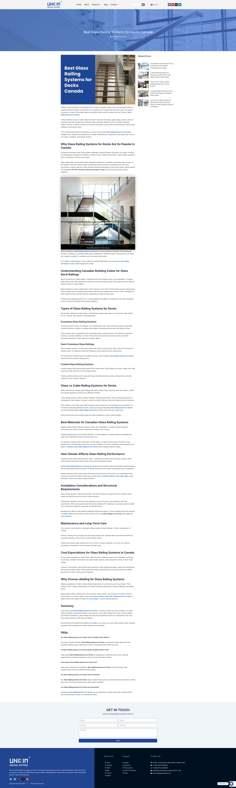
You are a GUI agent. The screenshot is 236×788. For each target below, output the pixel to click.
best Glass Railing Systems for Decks (84, 611)
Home (79, 5)
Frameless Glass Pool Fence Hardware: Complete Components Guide (161, 66)
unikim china (67, 514)
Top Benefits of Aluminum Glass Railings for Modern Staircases (161, 93)
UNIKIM (27, 783)
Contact (114, 5)
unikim (105, 299)
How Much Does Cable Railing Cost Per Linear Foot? (159, 84)
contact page (93, 599)
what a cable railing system (84, 410)
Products (95, 5)
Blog (106, 5)
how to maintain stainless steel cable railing (112, 476)
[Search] (143, 4)
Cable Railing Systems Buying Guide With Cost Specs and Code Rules (160, 75)
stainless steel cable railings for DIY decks (82, 447)
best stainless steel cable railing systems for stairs (113, 596)
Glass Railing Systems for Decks (86, 251)
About (86, 5)
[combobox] (134, 4)
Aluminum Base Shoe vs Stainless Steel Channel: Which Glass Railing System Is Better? (162, 103)
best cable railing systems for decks (119, 408)
